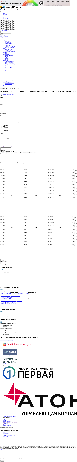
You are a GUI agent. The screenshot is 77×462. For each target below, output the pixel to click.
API (3, 85)
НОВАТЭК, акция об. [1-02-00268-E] (8, 304)
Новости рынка (8, 70)
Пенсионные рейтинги (9, 83)
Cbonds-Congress (6, 433)
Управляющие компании (9, 74)
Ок (1, 449)
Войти (1, 30)
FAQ (4, 424)
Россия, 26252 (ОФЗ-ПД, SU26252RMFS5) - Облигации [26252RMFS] (14, 293)
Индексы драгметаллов (9, 55)
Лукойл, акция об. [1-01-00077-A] (7, 298)
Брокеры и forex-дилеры (9, 75)
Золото (6, 56)
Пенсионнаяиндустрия (7, 82)
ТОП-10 (2, 291)
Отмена (1, 37)
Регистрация (6, 30)
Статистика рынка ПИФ (9, 47)
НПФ (6, 77)
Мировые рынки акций (9, 65)
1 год (4, 142)
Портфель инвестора (7, 425)
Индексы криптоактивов (10, 63)
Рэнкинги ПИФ (8, 45)
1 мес (4, 140)
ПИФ (4, 15)
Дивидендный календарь (10, 51)
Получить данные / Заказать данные (10, 422)
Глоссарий (7, 72)
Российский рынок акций (10, 64)
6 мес (4, 141)
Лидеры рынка (8, 50)
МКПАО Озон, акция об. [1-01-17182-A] (8, 303)
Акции (4, 13)
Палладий (7, 59)
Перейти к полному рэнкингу (6, 340)
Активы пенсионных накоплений (11, 68)
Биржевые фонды (8, 43)
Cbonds (4, 432)
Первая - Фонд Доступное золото (9, 379)
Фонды (4, 40)
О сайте (4, 419)
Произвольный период (7, 146)
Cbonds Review (5, 436)
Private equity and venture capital (9, 435)
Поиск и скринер (8, 49)
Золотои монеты (6, 54)
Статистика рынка (8, 84)
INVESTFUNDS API (20, 306)
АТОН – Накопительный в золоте (9, 416)
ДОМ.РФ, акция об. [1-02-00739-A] (7, 297)
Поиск (6, 53)
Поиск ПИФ (7, 41)
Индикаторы (5, 60)
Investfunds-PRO (6, 423)
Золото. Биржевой (6, 355)
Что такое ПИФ (8, 42)
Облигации (5, 14)
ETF (3, 17)
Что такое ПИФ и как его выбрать (7, 94)
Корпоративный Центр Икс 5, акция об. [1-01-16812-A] (11, 301)
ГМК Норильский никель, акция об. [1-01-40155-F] (10, 296)
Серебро (6, 57)
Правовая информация (7, 421)
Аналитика (7, 71)
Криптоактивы (5, 18)
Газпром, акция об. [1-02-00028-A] (7, 299)
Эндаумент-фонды (8, 81)
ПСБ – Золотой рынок (7, 363)
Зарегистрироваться (4, 36)
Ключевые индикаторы (9, 61)
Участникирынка (6, 73)
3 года (4, 143)
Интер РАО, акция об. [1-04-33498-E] (8, 302)
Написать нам (5, 420)
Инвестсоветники (8, 76)
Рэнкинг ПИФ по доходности (10, 46)
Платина (6, 58)
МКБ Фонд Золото (6, 346)
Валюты (6, 66)
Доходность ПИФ (8, 67)
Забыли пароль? (3, 35)
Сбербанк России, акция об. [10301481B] (8, 294)
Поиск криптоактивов (9, 62)
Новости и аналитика (7, 69)
